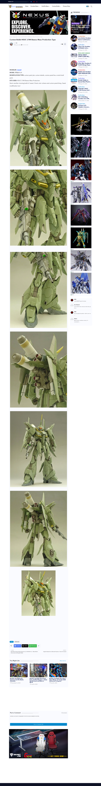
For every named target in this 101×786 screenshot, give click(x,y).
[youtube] (34, 2)
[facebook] (31, 2)
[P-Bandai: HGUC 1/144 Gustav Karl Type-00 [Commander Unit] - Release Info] (74, 89)
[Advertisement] (38, 58)
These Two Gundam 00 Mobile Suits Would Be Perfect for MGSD (84, 47)
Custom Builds (56, 6)
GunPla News (45, 6)
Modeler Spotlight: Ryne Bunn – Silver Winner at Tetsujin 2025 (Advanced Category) (57, 680)
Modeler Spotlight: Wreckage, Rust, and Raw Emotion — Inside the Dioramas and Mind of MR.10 (38, 680)
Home (26, 6)
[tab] (26, 6)
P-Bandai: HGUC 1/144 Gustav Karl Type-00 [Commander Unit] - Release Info (84, 89)
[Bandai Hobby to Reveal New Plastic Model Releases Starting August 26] (74, 80)
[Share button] (38, 645)
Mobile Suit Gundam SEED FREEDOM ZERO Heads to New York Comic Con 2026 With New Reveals (84, 72)
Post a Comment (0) (38, 724)
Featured (17, 641)
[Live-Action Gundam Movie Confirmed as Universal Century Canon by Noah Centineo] (74, 38)
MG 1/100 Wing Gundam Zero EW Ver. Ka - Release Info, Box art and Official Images (83, 97)
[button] (87, 6)
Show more (62, 660)
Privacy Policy (66, 6)
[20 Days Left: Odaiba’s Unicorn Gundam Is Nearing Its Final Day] (74, 105)
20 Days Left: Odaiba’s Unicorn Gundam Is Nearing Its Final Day (84, 106)
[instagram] (37, 2)
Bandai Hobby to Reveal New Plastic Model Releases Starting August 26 (84, 81)
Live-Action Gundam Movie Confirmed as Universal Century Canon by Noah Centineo (84, 39)
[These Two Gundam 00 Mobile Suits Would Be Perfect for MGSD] (74, 47)
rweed (19, 70)
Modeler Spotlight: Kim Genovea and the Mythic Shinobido (17, 680)
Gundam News (34, 6)
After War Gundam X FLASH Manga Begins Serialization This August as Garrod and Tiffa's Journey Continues (84, 64)
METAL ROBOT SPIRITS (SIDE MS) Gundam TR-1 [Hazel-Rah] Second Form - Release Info (84, 55)
